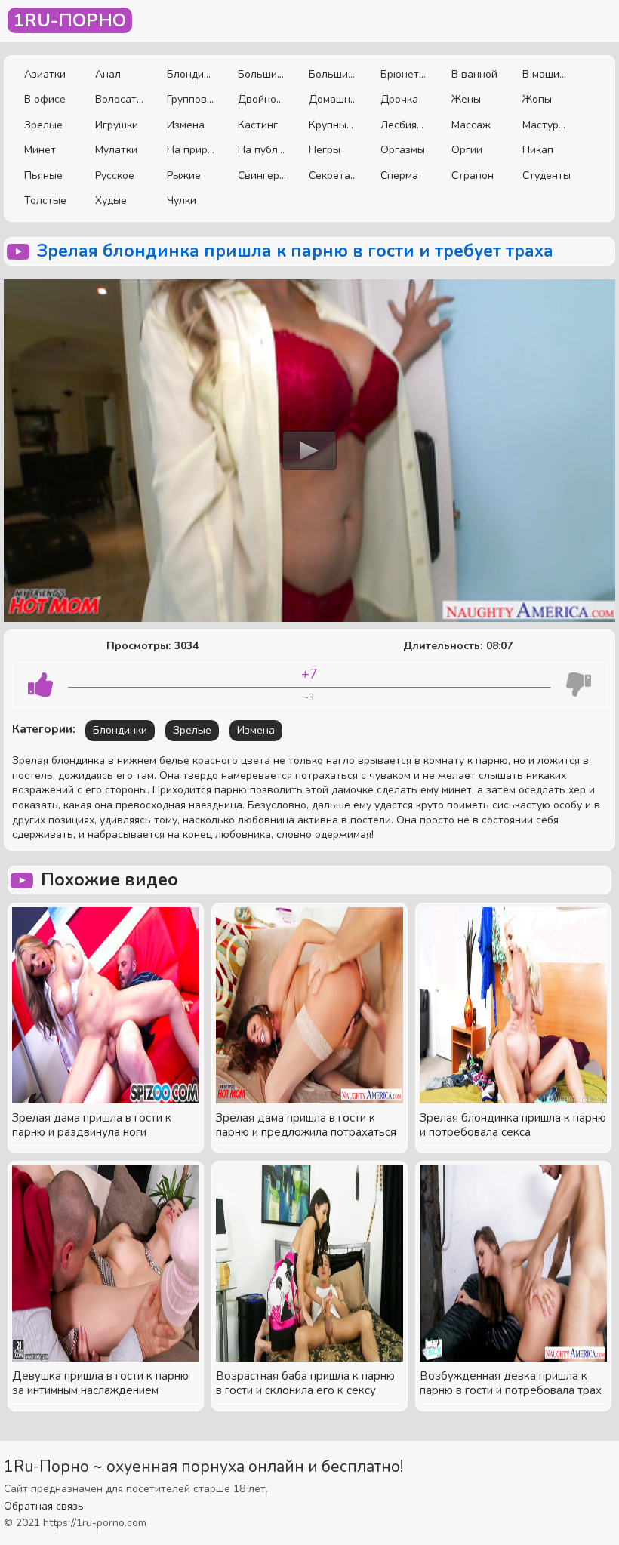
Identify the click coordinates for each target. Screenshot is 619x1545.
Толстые (45, 200)
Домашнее (333, 99)
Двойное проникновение (262, 99)
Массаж (471, 125)
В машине (546, 74)
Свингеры (262, 175)
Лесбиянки (404, 125)
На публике (262, 150)
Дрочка (399, 99)
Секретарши (333, 175)
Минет (40, 150)
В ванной (474, 74)
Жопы (537, 99)
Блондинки (191, 74)
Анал (108, 74)
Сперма (399, 175)
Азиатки (45, 74)
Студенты (546, 175)
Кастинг (258, 125)
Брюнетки (404, 74)
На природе (191, 150)
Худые (111, 200)
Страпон (472, 175)
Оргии (466, 150)
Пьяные (43, 175)
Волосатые (119, 99)
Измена (186, 125)
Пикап (537, 150)
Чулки (181, 200)
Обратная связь (44, 1506)
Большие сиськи (262, 74)
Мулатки (116, 150)
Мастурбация (546, 125)
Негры (324, 150)
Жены (466, 99)
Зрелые (43, 125)
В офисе (45, 99)
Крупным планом (333, 125)
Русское (114, 175)
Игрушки (116, 125)
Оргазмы (402, 150)
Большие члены (333, 74)
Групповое (191, 99)
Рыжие (184, 175)
